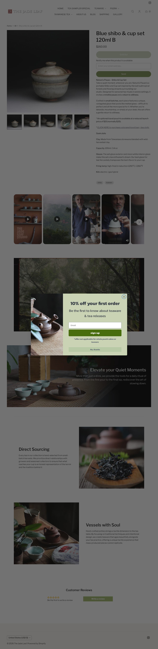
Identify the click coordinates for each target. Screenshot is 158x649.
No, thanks (95, 349)
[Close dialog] (124, 297)
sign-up (95, 333)
